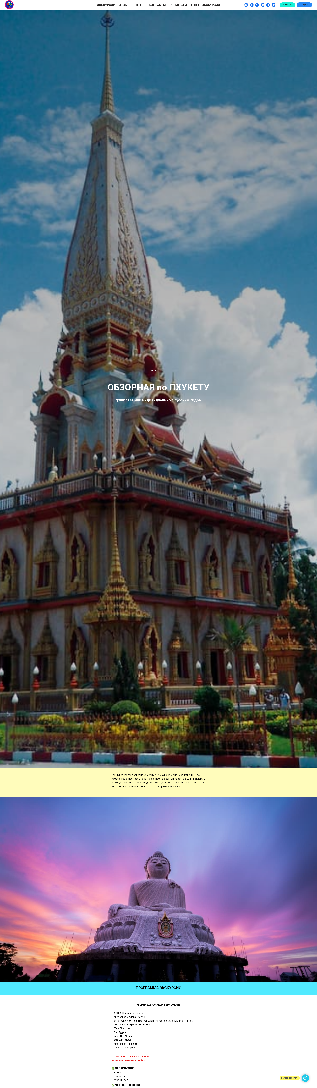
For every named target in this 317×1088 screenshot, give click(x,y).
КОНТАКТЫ (157, 5)
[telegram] (268, 5)
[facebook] (252, 5)
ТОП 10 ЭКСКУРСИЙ (205, 5)
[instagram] (246, 5)
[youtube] (262, 5)
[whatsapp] (273, 5)
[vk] (257, 5)
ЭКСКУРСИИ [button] (106, 5)
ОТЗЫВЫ (125, 5)
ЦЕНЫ (140, 5)
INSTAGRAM (178, 5)
